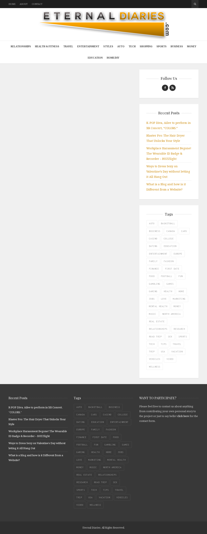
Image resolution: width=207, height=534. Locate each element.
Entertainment (88, 46)
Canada (171, 231)
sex (170, 336)
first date (172, 269)
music (152, 314)
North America (171, 314)
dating (153, 246)
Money (191, 46)
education (170, 246)
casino (153, 238)
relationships (158, 329)
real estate (157, 321)
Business (177, 46)
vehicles (154, 359)
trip (152, 351)
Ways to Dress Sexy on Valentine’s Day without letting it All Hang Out (168, 171)
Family (153, 261)
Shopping (146, 46)
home (181, 291)
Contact (37, 3)
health (168, 291)
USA (163, 351)
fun (180, 276)
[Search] (195, 4)
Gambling (154, 284)
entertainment (158, 254)
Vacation (177, 351)
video (170, 359)
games (170, 284)
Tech (132, 46)
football (166, 276)
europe (178, 254)
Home (12, 3)
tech (152, 344)
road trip (155, 336)
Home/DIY (113, 57)
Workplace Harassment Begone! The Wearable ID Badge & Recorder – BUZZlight (168, 153)
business (154, 231)
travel (177, 344)
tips (164, 344)
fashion (169, 261)
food (152, 276)
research (179, 329)
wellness (154, 366)
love (164, 299)
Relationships (21, 46)
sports (182, 336)
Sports (161, 46)
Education (95, 57)
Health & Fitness (47, 46)
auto (152, 223)
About (24, 3)
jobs (152, 299)
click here (183, 416)
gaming (153, 291)
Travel (68, 46)
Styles (108, 46)
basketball (168, 223)
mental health (158, 306)
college (169, 238)
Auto (121, 46)
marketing (179, 299)
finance (154, 269)
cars (184, 231)
